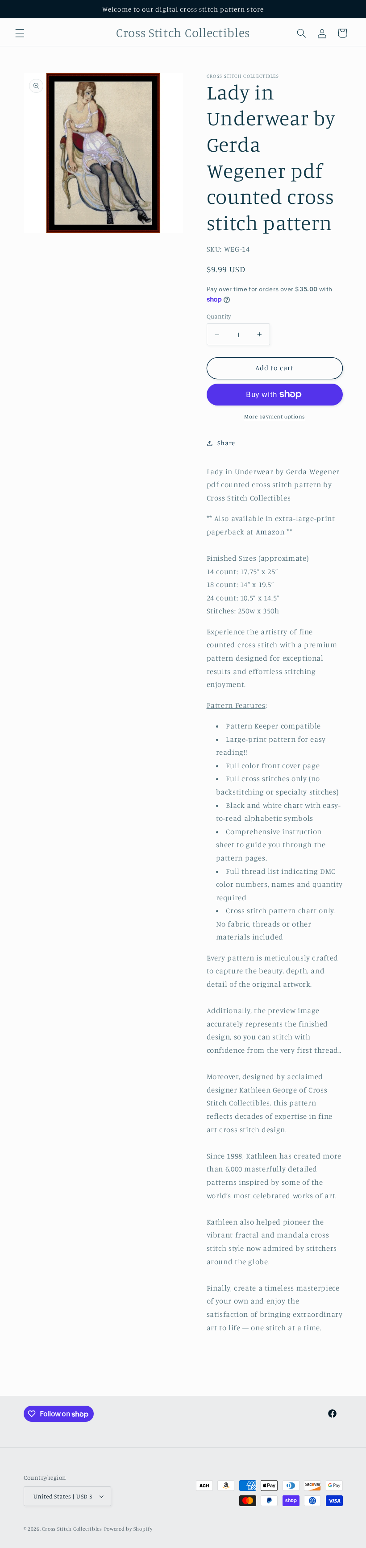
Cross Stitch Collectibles (72, 1529)
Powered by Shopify (128, 1529)
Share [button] (226, 443)
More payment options (274, 416)
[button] (19, 33)
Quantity (219, 316)
